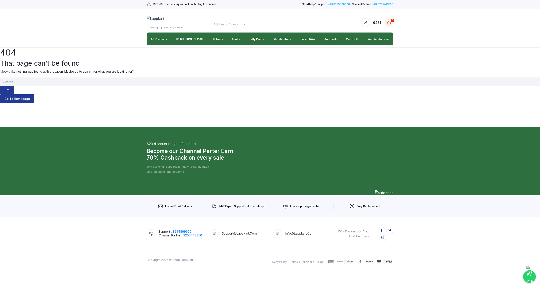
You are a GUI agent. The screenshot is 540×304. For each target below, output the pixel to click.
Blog (320, 261)
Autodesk (330, 39)
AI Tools (218, 39)
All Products (159, 39)
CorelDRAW (307, 39)
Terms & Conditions (302, 261)
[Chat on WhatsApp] (529, 276)
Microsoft (352, 39)
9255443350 (192, 235)
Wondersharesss (378, 39)
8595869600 (182, 231)
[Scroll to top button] (530, 294)
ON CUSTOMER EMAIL (189, 39)
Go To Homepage (17, 98)
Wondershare (282, 39)
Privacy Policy (278, 261)
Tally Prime (256, 39)
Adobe (236, 39)
